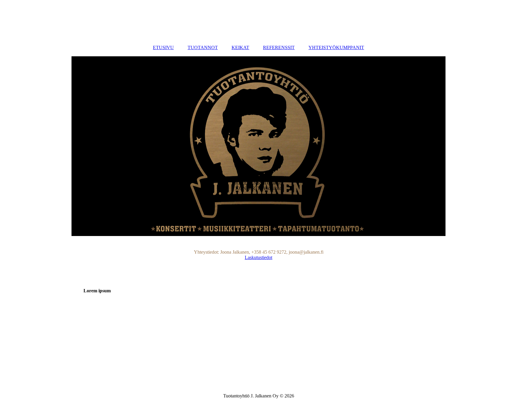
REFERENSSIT (279, 47)
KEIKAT (240, 47)
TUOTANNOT (203, 47)
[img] (258, 146)
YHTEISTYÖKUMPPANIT (336, 47)
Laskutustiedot (258, 257)
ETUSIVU (163, 47)
